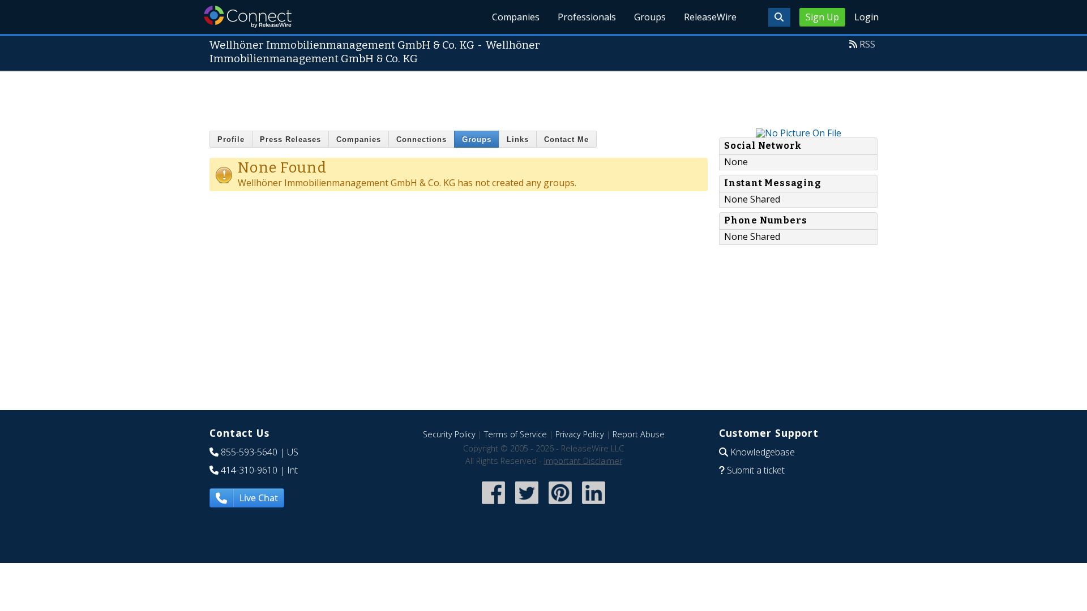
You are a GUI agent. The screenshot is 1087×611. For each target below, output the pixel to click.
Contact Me (566, 139)
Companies (516, 17)
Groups (650, 17)
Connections (421, 139)
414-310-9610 (249, 470)
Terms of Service (515, 434)
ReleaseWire (710, 17)
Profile (231, 139)
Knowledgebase (762, 452)
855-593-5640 (249, 452)
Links (518, 139)
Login (866, 17)
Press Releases (290, 139)
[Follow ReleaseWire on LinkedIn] (593, 505)
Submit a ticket (756, 470)
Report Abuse (639, 434)
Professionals (587, 17)
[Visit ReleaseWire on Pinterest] (560, 505)
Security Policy (449, 434)
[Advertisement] (543, 97)
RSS (867, 44)
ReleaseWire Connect (248, 17)
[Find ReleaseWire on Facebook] (493, 505)
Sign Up (822, 17)
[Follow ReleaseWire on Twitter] (526, 505)
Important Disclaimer (583, 460)
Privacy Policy (579, 434)
